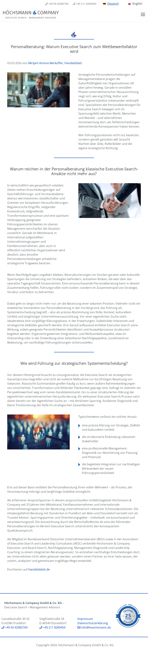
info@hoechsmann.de (95, 627)
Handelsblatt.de (39, 569)
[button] (142, 14)
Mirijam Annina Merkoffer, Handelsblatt (55, 63)
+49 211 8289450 (54, 627)
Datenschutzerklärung (92, 623)
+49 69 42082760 (16, 627)
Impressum (85, 619)
